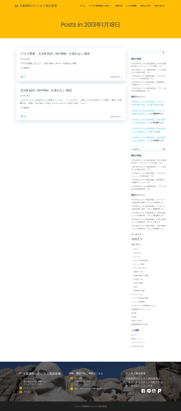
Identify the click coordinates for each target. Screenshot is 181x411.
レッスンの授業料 (138, 301)
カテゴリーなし (137, 294)
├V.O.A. (135, 249)
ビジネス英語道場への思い (99, 5)
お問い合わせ (159, 5)
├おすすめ (136, 253)
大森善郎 (25, 68)
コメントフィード (138, 342)
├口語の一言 (137, 279)
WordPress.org (137, 346)
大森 (154, 131)
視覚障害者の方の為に (139, 324)
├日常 (134, 287)
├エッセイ (136, 256)
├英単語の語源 (138, 290)
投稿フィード (136, 338)
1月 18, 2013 (25, 59)
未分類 (133, 313)
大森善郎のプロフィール (140, 309)
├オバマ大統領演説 (139, 260)
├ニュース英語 (138, 264)
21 (25, 116)
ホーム (82, 5)
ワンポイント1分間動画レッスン (143, 305)
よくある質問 (131, 5)
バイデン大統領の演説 (139, 298)
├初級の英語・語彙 (139, 275)
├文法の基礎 (137, 283)
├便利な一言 (137, 271)
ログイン (134, 335)
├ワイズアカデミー (139, 268)
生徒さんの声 (145, 5)
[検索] (163, 52)
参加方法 (118, 5)
